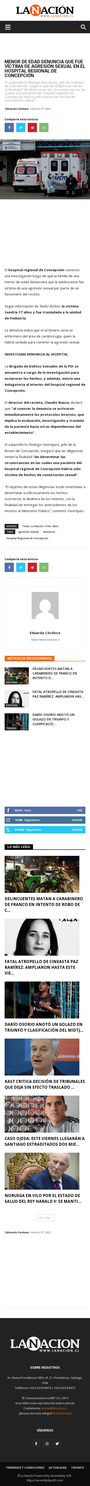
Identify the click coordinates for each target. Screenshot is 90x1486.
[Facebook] (36, 1443)
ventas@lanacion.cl (54, 1408)
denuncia (49, 531)
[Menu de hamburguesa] (7, 27)
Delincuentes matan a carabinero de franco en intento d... (55, 673)
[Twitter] (57, 1443)
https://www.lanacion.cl (45, 639)
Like (79, 810)
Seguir (77, 820)
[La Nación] (45, 10)
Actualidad (58, 1468)
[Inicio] (45, 1350)
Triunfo (11, 728)
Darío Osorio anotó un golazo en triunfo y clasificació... (54, 719)
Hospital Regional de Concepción (27, 538)
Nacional (12, 682)
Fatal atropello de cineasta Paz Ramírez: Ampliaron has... (58, 694)
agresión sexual (28, 531)
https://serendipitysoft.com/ (45, 1480)
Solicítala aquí (63, 1413)
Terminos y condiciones (25, 1468)
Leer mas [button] (44, 1218)
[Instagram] (47, 1443)
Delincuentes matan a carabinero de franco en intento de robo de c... (44, 904)
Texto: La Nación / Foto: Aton (40, 526)
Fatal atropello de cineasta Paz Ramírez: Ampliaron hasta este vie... (41, 967)
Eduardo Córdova (17, 108)
